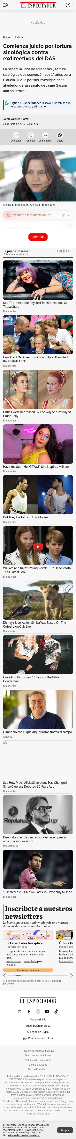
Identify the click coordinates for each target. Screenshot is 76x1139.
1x (68, 242)
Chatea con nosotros (40, 1038)
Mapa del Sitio (38, 1019)
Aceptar (65, 1130)
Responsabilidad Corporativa (38, 1050)
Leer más (38, 236)
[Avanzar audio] (62, 243)
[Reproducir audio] (9, 237)
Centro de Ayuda (38, 1064)
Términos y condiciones (38, 1055)
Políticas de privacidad (38, 1060)
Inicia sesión (13, 961)
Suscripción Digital (38, 1032)
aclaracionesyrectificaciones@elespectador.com (38, 1098)
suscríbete (30, 961)
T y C (37, 980)
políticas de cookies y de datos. (23, 1135)
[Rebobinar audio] (56, 243)
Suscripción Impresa (38, 1025)
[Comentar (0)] (45, 135)
